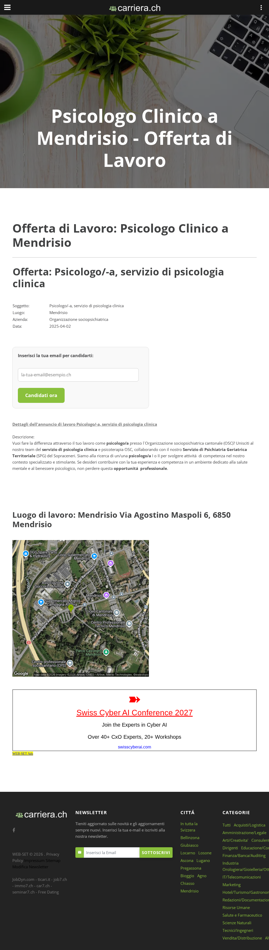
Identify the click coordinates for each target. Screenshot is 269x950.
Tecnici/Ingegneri (238, 930)
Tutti (227, 825)
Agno (201, 875)
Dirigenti (230, 847)
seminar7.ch (23, 892)
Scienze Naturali (237, 922)
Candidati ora (41, 395)
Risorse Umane (236, 907)
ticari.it (44, 879)
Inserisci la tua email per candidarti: (56, 355)
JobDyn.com (23, 879)
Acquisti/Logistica (249, 825)
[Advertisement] (134, 65)
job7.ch (60, 879)
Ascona (186, 860)
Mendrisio (189, 890)
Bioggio (187, 875)
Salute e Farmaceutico (242, 915)
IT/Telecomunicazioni (242, 877)
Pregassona (190, 868)
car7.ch (43, 885)
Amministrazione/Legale (244, 832)
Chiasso (187, 883)
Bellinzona (189, 837)
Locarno (187, 852)
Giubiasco (189, 845)
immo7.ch (24, 885)
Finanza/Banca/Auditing (244, 855)
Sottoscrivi (156, 852)
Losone (204, 852)
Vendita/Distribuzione (242, 938)
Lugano (203, 860)
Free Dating (48, 892)
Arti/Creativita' (235, 840)
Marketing (232, 884)
